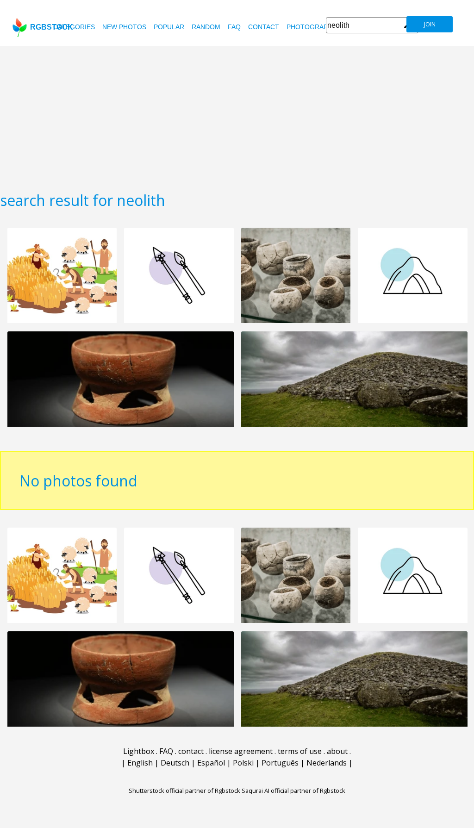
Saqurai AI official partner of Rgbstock (293, 790)
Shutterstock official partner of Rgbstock (184, 790)
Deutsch (175, 763)
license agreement (241, 751)
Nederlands (326, 763)
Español (211, 763)
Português (280, 763)
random (206, 27)
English (140, 763)
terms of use (300, 751)
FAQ (234, 27)
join (430, 24)
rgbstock (51, 27)
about (337, 751)
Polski (243, 763)
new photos (124, 27)
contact (263, 27)
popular (169, 27)
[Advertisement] (237, 116)
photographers (316, 27)
